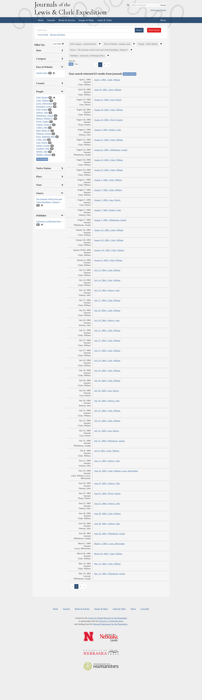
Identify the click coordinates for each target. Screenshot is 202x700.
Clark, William (42, 100)
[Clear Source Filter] (42, 205)
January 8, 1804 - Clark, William (108, 260)
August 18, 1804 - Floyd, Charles (108, 120)
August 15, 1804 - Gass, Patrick (107, 100)
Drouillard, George (44, 106)
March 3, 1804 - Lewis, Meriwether (109, 543)
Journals (51, 20)
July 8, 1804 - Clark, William (106, 451)
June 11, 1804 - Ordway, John (107, 461)
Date (76, 64)
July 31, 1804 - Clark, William (107, 411)
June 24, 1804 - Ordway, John (107, 483)
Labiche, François (43, 124)
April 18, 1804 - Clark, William (107, 90)
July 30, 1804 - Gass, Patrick (106, 391)
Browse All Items (57, 34)
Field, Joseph (41, 109)
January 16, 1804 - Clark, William (108, 230)
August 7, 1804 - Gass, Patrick (107, 200)
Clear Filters (57, 44)
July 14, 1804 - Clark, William (107, 280)
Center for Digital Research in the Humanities (107, 618)
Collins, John (41, 127)
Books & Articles (67, 20)
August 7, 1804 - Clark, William (108, 180)
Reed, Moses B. (43, 130)
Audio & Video (104, 20)
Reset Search (154, 30)
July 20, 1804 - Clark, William (107, 310)
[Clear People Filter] (54, 97)
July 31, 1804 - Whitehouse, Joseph (109, 441)
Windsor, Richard (43, 154)
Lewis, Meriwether (44, 103)
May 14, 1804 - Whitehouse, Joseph (109, 574)
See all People (42, 159)
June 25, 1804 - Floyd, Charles (107, 493)
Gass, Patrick (41, 142)
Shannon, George (43, 133)
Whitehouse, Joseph (44, 115)
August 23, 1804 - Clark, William (108, 160)
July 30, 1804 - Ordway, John (106, 401)
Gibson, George (43, 145)
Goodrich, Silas (42, 148)
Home (41, 20)
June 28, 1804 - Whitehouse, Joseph (109, 533)
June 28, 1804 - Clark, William (107, 513)
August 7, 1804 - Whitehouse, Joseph (110, 220)
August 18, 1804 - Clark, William (108, 110)
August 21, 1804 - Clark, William (108, 140)
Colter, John (41, 139)
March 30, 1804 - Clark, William (108, 554)
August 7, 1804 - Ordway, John (107, 210)
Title (71, 64)
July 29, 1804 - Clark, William (107, 360)
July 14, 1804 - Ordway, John (106, 290)
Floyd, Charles (42, 121)
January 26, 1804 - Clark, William (108, 240)
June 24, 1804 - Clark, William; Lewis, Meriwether (116, 471)
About (163, 20)
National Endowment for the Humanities (110, 624)
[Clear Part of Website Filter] (54, 73)
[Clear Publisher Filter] (42, 224)
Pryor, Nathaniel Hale (45, 136)
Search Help (43, 35)
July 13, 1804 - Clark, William (107, 270)
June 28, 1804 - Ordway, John (107, 523)
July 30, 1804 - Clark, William (107, 380)
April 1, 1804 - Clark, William (107, 80)
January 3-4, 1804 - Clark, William (109, 250)
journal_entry (42, 73)
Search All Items (129, 74)
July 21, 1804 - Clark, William (107, 330)
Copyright (145, 609)
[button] (99, 44)
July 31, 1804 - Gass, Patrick (106, 431)
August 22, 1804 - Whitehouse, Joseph (110, 150)
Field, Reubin (42, 97)
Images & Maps (86, 20)
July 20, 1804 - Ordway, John (106, 320)
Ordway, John (42, 112)
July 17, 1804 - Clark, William (107, 300)
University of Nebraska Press (48, 221)
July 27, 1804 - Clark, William (107, 340)
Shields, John (42, 151)
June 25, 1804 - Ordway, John (107, 503)
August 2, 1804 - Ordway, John (107, 130)
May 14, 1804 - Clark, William (107, 564)
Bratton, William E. (44, 118)
